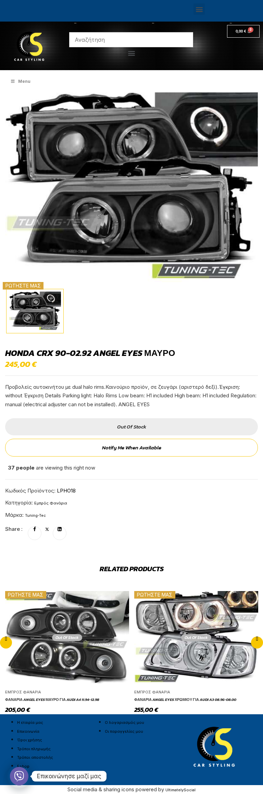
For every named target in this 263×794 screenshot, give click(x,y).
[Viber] (19, 776)
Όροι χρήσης (29, 740)
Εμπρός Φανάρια (50, 503)
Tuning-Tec (35, 515)
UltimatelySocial (180, 789)
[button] (199, 9)
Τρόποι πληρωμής (34, 748)
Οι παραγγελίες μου (124, 731)
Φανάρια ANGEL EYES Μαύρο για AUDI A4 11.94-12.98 (52, 699)
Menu (24, 81)
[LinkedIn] (59, 529)
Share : (14, 529)
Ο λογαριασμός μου (124, 722)
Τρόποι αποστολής (35, 757)
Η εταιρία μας (30, 722)
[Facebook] (34, 529)
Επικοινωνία (28, 731)
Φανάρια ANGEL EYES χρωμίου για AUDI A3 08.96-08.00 (185, 699)
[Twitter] (47, 529)
